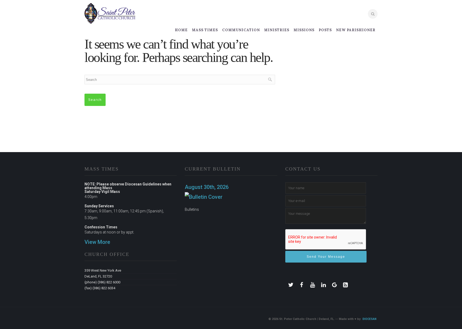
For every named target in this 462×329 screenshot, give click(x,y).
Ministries (276, 30)
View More (97, 242)
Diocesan (369, 319)
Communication (241, 30)
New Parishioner (355, 30)
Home (181, 30)
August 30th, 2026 (207, 187)
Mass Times (205, 30)
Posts (325, 30)
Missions (304, 30)
